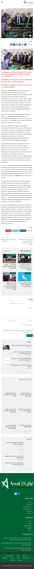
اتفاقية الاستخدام (27, 509)
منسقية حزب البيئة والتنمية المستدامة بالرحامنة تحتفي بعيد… (14, 443)
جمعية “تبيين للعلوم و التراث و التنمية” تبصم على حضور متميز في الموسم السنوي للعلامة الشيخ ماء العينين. (17, 539)
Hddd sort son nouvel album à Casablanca (8, 240)
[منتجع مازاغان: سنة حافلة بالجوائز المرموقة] (24, 419)
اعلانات (29, 530)
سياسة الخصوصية (27, 506)
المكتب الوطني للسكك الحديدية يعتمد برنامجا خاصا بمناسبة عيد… (14, 463)
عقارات (29, 521)
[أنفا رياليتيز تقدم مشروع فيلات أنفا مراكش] (6, 347)
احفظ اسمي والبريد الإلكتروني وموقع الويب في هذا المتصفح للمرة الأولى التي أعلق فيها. (17, 331)
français (13, 560)
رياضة (18, 558)
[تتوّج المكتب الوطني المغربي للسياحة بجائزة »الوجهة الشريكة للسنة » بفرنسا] (9, 419)
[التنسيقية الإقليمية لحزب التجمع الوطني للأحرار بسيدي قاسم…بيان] (24, 276)
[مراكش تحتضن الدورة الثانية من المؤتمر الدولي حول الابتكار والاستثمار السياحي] (24, 403)
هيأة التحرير (28, 504)
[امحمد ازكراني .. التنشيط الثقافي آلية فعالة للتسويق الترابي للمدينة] (9, 258)
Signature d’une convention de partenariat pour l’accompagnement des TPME (26, 242)
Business (22, 24)
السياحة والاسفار (27, 526)
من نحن (29, 502)
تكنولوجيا (29, 528)
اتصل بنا (29, 513)
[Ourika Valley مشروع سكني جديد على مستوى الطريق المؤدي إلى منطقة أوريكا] (6, 353)
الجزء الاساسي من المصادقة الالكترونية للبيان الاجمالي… (14, 457)
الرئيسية (25, 556)
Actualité (28, 24)
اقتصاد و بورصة (26, 558)
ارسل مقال (28, 511)
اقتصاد (29, 523)
